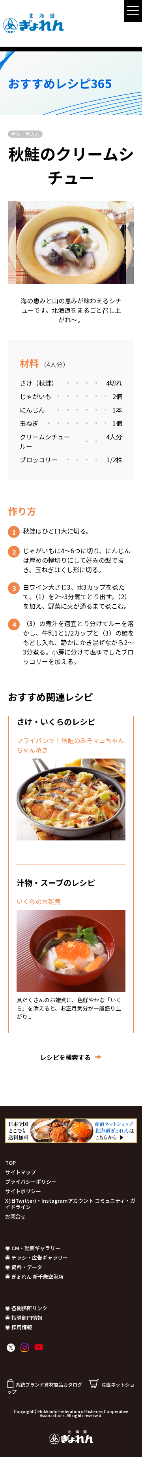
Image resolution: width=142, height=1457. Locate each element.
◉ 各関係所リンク (26, 1308)
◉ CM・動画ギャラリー (32, 1248)
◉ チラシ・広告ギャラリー (36, 1257)
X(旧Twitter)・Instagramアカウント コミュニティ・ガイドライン (70, 1204)
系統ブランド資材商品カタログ (49, 1384)
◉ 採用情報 (18, 1327)
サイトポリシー (23, 1191)
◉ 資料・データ (23, 1267)
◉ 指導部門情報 (23, 1317)
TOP (10, 1162)
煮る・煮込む (25, 134)
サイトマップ (20, 1172)
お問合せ (15, 1216)
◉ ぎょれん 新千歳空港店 (34, 1276)
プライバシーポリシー (30, 1181)
